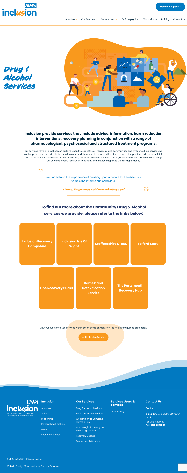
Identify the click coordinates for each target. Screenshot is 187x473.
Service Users (108, 19)
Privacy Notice (34, 459)
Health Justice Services (93, 337)
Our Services (88, 19)
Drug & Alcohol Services (89, 408)
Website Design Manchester (22, 466)
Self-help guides (131, 19)
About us (70, 19)
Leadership (47, 418)
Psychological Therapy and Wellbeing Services (90, 429)
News (44, 429)
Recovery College (85, 435)
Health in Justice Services (90, 413)
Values (45, 413)
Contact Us (179, 19)
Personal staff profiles (53, 424)
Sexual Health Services (88, 441)
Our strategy (117, 411)
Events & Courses (50, 434)
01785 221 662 (157, 421)
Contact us (151, 408)
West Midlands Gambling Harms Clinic (89, 420)
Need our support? (170, 6)
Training (165, 19)
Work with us (150, 19)
